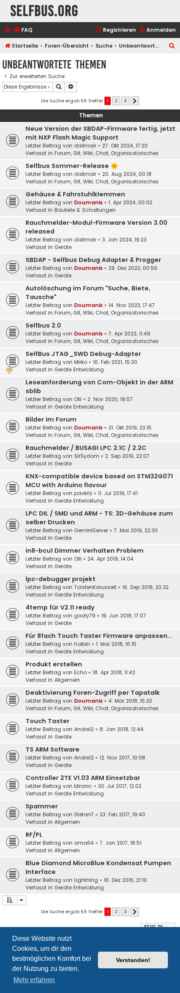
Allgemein (67, 679)
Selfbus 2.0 (43, 325)
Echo (80, 672)
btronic (83, 786)
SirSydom (86, 456)
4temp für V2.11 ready (60, 607)
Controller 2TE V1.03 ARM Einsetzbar (83, 778)
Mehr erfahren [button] (34, 979)
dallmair (85, 145)
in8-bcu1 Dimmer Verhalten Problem (85, 550)
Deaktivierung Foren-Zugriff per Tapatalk (93, 692)
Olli (78, 399)
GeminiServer (91, 530)
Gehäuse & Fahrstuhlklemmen (75, 194)
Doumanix (88, 202)
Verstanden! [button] (133, 960)
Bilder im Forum (51, 419)
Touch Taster (47, 721)
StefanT (84, 814)
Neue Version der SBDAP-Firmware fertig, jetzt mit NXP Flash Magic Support (100, 133)
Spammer (42, 806)
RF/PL (34, 834)
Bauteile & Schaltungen (85, 209)
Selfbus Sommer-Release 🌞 (72, 166)
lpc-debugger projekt (60, 579)
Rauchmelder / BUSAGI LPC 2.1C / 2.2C (86, 448)
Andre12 (84, 729)
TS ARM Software (53, 749)
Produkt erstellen (54, 664)
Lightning (86, 880)
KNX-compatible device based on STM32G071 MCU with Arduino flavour (99, 480)
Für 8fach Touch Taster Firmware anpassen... (99, 636)
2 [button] (116, 100)
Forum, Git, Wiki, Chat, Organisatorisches (106, 153)
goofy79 (84, 615)
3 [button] (125, 100)
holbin (82, 644)
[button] (135, 101)
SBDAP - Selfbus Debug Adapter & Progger (93, 260)
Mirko (80, 362)
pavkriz (83, 493)
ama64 (84, 842)
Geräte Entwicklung (79, 369)
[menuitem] (23, 30)
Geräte (63, 247)
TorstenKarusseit (95, 587)
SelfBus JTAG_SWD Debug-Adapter (83, 354)
